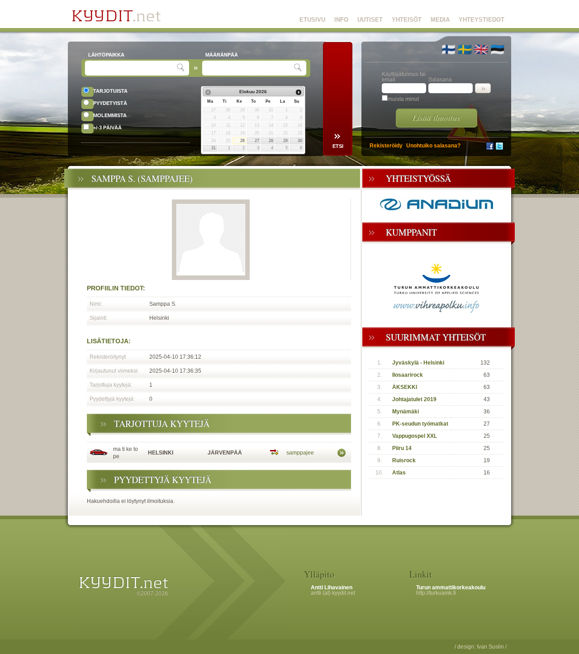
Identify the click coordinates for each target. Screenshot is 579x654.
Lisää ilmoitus (436, 117)
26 (242, 140)
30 (300, 140)
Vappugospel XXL (414, 436)
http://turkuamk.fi (436, 593)
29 (285, 140)
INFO (341, 20)
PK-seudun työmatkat (420, 424)
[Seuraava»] (298, 92)
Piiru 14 (402, 448)
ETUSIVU (312, 20)
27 (257, 140)
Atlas (399, 472)
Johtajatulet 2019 (414, 399)
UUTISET (370, 20)
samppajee (300, 453)
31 (213, 148)
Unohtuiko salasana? (433, 145)
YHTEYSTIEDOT (481, 20)
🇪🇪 (497, 49)
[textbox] (132, 68)
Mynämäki (405, 411)
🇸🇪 (465, 49)
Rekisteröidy (386, 145)
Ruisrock (404, 460)
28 (271, 140)
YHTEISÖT (407, 20)
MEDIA (440, 20)
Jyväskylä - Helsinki (418, 363)
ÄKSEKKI (404, 387)
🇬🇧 (481, 49)
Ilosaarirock (407, 375)
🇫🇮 (448, 49)
